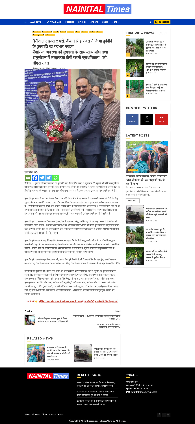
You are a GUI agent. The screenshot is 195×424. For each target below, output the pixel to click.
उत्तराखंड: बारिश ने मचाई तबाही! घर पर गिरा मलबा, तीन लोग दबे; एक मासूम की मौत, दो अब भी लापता (58, 352)
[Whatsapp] (55, 178)
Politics (69, 22)
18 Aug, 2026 (54, 359)
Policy (60, 414)
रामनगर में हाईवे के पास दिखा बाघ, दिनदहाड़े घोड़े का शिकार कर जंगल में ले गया (156, 87)
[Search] (150, 22)
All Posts (35, 22)
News (77, 32)
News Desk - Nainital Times (137, 187)
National (70, 32)
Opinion (82, 22)
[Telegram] (42, 178)
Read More (132, 201)
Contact (52, 414)
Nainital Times (39, 68)
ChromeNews (106, 420)
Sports (94, 22)
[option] (146, 48)
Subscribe (164, 22)
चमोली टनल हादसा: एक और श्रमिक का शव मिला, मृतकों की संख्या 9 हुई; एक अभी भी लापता (106, 351)
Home (27, 414)
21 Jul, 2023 (52, 68)
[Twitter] (49, 178)
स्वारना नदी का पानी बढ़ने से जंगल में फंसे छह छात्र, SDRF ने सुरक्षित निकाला (156, 66)
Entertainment (47, 32)
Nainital (63, 32)
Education (36, 32)
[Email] (28, 178)
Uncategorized (38, 35)
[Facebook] (35, 178)
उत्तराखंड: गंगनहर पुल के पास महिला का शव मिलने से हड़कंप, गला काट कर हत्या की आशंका (156, 46)
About (44, 414)
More (114, 22)
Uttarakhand (54, 22)
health (56, 32)
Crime (105, 22)
